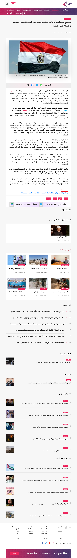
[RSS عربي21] (8, 13)
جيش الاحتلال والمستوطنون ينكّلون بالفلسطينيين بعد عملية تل (53, 362)
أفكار (46, 536)
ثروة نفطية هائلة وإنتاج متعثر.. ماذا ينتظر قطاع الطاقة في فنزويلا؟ (39, 342)
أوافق (14, 553)
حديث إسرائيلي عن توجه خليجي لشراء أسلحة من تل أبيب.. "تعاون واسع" (37, 311)
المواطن (24, 110)
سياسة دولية (10, 10)
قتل (60, 199)
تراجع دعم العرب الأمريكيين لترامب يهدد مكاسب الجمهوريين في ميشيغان (37, 324)
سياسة (65, 10)
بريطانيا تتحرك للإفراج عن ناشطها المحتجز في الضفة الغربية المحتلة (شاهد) (39, 292)
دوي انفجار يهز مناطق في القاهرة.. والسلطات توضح (53, 450)
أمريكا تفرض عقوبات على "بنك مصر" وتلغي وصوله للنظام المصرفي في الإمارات (45, 480)
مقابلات (46, 10)
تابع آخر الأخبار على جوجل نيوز (26, 204)
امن (55, 199)
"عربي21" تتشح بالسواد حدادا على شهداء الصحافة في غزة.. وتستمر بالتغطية (49, 383)
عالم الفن (31, 531)
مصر (66, 199)
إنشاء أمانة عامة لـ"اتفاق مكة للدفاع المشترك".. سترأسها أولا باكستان (16, 292)
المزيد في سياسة (65, 250)
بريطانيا (17, 536)
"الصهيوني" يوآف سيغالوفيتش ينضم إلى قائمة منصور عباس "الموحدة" (61, 269)
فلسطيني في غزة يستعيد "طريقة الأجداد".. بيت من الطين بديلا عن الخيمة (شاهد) (61, 292)
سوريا (17, 533)
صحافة (60, 538)
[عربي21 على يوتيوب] (17, 13)
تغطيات (60, 531)
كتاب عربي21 (44, 529)
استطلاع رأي (45, 538)
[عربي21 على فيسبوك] (24, 13)
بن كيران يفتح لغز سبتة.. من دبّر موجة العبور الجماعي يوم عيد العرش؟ (49, 515)
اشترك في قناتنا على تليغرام (55, 204)
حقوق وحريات (38, 10)
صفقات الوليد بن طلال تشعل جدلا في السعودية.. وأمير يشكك (50, 427)
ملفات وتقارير (27, 10)
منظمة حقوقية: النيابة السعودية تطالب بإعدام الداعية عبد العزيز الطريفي (48, 492)
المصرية (12, 91)
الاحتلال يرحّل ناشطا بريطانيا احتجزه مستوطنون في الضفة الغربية (39, 269)
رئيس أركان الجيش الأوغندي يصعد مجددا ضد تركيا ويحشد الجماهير (50, 504)
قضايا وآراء (45, 531)
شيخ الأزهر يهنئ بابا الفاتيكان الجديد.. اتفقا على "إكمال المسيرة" (43, 193)
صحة (32, 536)
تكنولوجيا (31, 533)
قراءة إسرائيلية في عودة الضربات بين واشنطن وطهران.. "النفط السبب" (37, 318)
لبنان (18, 541)
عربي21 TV (30, 529)
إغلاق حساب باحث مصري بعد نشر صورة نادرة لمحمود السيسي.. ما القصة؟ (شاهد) (45, 403)
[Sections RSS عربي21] (64, 543)
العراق (17, 529)
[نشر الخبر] (28, 85)
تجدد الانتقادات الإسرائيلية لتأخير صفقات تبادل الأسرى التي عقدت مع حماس (35, 336)
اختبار (18, 10)
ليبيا (18, 531)
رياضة (60, 536)
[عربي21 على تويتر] (21, 13)
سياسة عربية (55, 10)
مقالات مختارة (44, 533)
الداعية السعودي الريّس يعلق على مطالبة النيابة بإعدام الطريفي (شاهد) (48, 415)
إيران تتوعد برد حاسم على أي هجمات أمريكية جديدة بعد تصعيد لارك (17, 269)
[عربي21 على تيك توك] (11, 13)
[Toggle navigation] (13, 4)
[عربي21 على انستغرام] (14, 13)
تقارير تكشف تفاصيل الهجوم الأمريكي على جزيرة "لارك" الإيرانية (50, 439)
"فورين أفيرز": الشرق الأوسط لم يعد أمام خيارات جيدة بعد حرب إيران (39, 330)
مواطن (49, 199)
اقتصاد (60, 533)
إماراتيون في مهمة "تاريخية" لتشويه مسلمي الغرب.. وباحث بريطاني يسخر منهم (45, 468)
